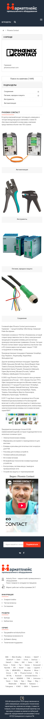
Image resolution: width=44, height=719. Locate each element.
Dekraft (8, 662)
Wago (30, 681)
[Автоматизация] (22, 147)
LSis (7, 670)
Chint (18, 660)
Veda (16, 681)
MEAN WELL (16, 670)
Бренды (7, 618)
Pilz (36, 673)
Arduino (27, 657)
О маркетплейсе (10, 599)
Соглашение (8, 606)
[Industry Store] (22, 8)
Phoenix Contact (26, 673)
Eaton (30, 662)
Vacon (8, 681)
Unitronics (36, 678)
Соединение (8, 91)
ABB (6, 657)
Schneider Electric (31, 676)
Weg (36, 681)
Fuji (20, 665)
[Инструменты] (22, 196)
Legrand (37, 668)
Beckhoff (10, 660)
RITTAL (9, 676)
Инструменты (9, 99)
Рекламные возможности (13, 636)
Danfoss (34, 660)
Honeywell (37, 665)
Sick (11, 678)
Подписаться (32, 544)
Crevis (26, 660)
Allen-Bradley (16, 657)
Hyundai (7, 668)
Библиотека (8, 621)
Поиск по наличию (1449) (22, 79)
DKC (23, 662)
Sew (5, 678)
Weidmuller (13, 684)
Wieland (23, 684)
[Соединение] (22, 296)
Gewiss (27, 665)
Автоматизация (10, 103)
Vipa (22, 681)
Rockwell (18, 676)
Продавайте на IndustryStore (14, 632)
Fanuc (5, 665)
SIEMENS (20, 678)
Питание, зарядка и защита (14, 95)
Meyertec (27, 670)
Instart (21, 668)
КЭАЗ (18, 686)
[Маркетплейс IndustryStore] (3, 30)
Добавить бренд (10, 639)
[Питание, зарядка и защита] (22, 246)
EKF (37, 662)
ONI (15, 673)
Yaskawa (32, 684)
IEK (14, 668)
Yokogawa (9, 686)
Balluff (36, 657)
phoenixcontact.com (11, 67)
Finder (13, 665)
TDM (28, 678)
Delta (16, 662)
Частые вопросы (10, 603)
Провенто (35, 686)
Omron (8, 673)
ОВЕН (26, 686)
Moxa (36, 670)
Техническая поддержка (13, 642)
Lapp (28, 668)
